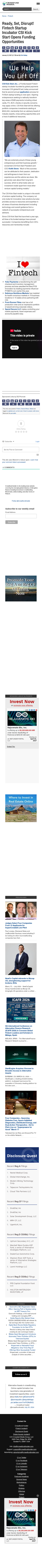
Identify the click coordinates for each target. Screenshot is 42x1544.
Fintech (10, 16)
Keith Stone (14, 168)
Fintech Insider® (22, 1428)
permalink (13, 413)
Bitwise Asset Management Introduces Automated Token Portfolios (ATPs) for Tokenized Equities (22, 1336)
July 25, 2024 (29, 1407)
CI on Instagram (21, 1466)
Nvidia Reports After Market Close (22, 1318)
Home (4, 16)
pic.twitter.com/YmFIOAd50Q (22, 1402)
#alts (17, 1396)
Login (37, 441)
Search (35, 9)
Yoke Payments (12, 281)
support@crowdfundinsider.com (25, 1449)
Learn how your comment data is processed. (20, 461)
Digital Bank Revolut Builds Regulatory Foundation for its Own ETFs (22, 1326)
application (24, 92)
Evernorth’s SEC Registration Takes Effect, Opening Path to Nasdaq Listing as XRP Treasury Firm (22, 1309)
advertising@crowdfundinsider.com (26, 1452)
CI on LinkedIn (21, 1463)
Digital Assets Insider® (21, 1434)
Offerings (21, 1491)
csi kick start (19, 411)
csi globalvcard (11, 411)
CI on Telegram (21, 1469)
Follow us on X (21, 1374)
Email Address (10, 512)
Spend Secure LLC (13, 309)
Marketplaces (22, 1482)
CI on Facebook (21, 1460)
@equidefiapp (27, 1399)
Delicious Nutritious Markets (17, 293)
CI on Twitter (21, 1457)
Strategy (21, 1488)
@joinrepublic (16, 1399)
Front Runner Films (13, 302)
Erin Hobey (24, 55)
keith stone (36, 411)
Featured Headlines (21, 1476)
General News (25, 409)
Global (31, 409)
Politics (21, 1485)
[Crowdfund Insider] (10, 3)
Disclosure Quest (21, 1431)
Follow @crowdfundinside (21, 501)
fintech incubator (27, 411)
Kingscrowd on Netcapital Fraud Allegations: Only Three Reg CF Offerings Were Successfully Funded (22, 1347)
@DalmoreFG (28, 1396)
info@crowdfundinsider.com (23, 1446)
